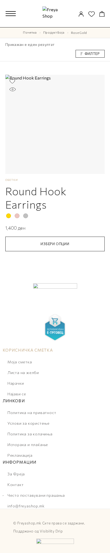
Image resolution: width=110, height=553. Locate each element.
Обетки (11, 179)
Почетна (30, 32)
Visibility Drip (51, 531)
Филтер (92, 53)
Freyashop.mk (29, 523)
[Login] (81, 14)
